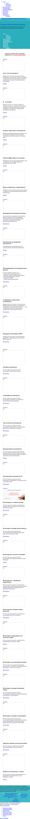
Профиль (8, 16)
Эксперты (8, 5)
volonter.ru (5, 13)
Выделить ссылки (7, 813)
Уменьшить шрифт (7, 809)
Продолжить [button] (6, 223)
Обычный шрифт (7, 814)
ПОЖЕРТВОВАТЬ (7, 9)
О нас (4, 1)
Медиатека (5, 11)
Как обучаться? (6, 7)
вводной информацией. (19, 55)
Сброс (4, 815)
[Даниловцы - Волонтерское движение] (24, 795)
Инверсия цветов (7, 812)
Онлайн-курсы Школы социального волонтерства (12, 24)
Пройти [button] (5, 83)
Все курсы (5, 12)
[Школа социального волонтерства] (15, 800)
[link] (13, 18)
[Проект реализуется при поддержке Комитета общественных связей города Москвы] (10, 795)
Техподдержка (6, 8)
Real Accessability (4, 818)
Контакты (8, 4)
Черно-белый (6, 810)
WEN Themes (15, 804)
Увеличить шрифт (7, 808)
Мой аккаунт (6, 14)
